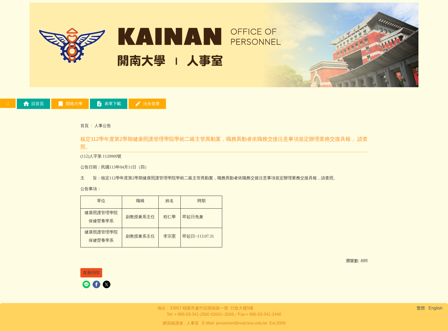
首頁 (84, 125)
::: (7, 103)
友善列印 (91, 272)
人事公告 (102, 125)
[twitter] (107, 285)
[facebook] (97, 285)
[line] (87, 285)
